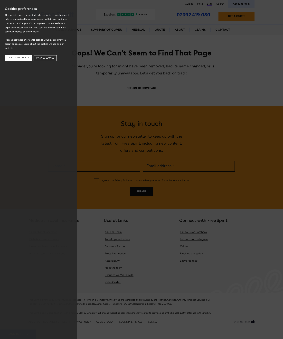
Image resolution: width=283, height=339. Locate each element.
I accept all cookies (18, 58)
